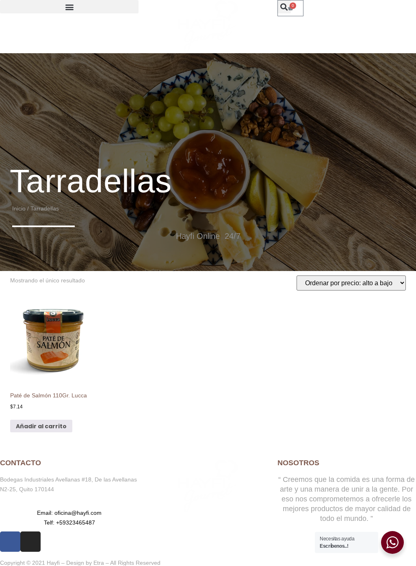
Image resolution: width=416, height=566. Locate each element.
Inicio (19, 208)
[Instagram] (30, 541)
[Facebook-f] (10, 541)
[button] (69, 6)
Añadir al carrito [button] (41, 426)
